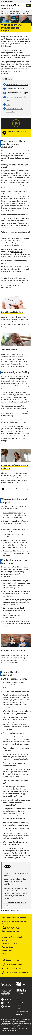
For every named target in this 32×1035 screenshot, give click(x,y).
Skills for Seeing (8, 624)
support (5, 855)
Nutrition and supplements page (14, 818)
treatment (15, 855)
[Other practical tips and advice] (16, 650)
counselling (5, 254)
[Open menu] (28, 5)
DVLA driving (16, 285)
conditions (25, 602)
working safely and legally (10, 283)
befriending (14, 254)
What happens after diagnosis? (17, 84)
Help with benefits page (14, 796)
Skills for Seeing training (16, 278)
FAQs (8, 104)
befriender (13, 615)
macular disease (22, 37)
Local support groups (14, 964)
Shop (4, 954)
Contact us (19, 1014)
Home (3, 11)
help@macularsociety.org (11, 931)
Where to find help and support (17, 93)
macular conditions (19, 55)
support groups (20, 833)
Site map (18, 1005)
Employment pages (22, 744)
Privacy (18, 1008)
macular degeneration (21, 180)
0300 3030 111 (10, 8)
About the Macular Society (13, 937)
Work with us (7, 947)
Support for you (15, 11)
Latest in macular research (17, 973)
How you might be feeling (15, 88)
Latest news (7, 950)
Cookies (18, 999)
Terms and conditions (22, 1011)
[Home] (10, 6)
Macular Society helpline (17, 591)
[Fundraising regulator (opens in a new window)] (8, 984)
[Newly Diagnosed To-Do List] (16, 313)
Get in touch (7, 940)
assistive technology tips (9, 280)
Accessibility (19, 1002)
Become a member (13, 968)
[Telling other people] (16, 350)
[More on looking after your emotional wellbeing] (16, 467)
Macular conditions (10, 944)
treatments (15, 218)
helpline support (16, 252)
